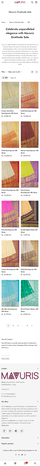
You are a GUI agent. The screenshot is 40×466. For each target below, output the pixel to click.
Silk (6, 77)
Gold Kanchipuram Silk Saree (29, 112)
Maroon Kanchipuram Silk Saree (29, 151)
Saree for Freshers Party (9, 345)
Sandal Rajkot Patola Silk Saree (29, 231)
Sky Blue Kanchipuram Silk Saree (9, 310)
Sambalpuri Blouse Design (25, 345)
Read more (5, 358)
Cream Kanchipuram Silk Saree (10, 191)
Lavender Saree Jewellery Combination (24, 343)
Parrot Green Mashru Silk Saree (29, 310)
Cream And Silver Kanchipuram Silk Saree (10, 112)
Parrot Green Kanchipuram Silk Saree (29, 191)
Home (3, 22)
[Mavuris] (20, 2)
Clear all (13, 78)
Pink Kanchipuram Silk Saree (9, 231)
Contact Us (5, 389)
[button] (36, 2)
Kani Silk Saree (6, 343)
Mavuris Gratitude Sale (16, 22)
